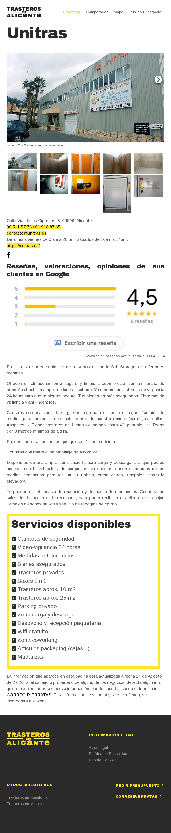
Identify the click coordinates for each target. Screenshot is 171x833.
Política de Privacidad (108, 754)
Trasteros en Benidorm (27, 797)
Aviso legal (98, 748)
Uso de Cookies (102, 760)
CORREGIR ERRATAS (29, 694)
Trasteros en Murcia (24, 804)
